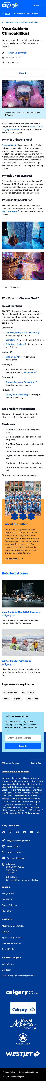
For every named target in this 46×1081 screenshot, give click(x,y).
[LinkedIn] (24, 832)
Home (7, 13)
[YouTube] (31, 832)
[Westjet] (23, 1054)
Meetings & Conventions (13, 926)
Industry (5, 931)
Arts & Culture (32, 699)
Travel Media (8, 949)
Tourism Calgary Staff (16, 53)
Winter (6, 699)
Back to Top (36, 763)
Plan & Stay (7, 911)
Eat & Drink (7, 899)
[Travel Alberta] (23, 1023)
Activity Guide (28, 692)
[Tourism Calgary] (10, 5)
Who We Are (8, 964)
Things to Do (8, 893)
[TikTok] (38, 832)
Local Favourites (10, 692)
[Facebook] (3, 832)
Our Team (6, 970)
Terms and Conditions (28, 1072)
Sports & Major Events (12, 937)
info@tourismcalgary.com (18, 840)
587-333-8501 (13, 846)
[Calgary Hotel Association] (23, 992)
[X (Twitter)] (10, 832)
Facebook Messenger (16, 858)
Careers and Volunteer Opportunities (19, 975)
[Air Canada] (23, 1039)
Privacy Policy (9, 1072)
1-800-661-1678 (14, 852)
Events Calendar (9, 905)
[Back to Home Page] (13, 763)
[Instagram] (17, 832)
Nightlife (17, 699)
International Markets (11, 943)
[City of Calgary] (22, 1008)
